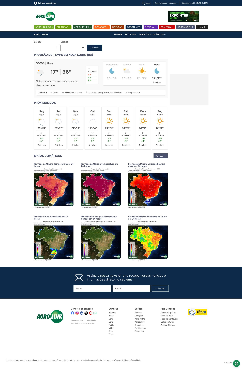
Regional (150, 27)
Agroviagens (185, 27)
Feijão (111, 325)
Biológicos (139, 325)
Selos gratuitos (167, 322)
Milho (111, 328)
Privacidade (91, 321)
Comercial (166, 27)
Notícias (117, 27)
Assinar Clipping (168, 325)
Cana (111, 322)
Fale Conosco (168, 309)
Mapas (118, 34)
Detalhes (157, 82)
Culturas (62, 27)
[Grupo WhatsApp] (236, 363)
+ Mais (201, 27)
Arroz (111, 315)
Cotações (101, 27)
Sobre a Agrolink (168, 312)
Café (111, 319)
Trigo (111, 334)
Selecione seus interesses (165, 3)
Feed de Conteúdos (169, 319)
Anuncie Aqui (167, 315)
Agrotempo (133, 27)
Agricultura (81, 27)
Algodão (112, 312)
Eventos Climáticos (151, 34)
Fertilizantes (140, 328)
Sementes (139, 331)
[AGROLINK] (45, 16)
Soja (111, 331)
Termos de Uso (77, 321)
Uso (126, 360)
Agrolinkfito (43, 27)
